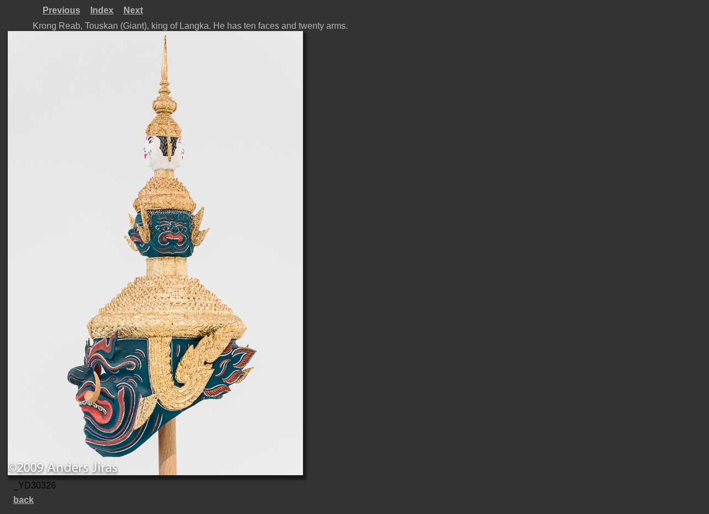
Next (133, 10)
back (23, 500)
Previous (61, 10)
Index (102, 10)
